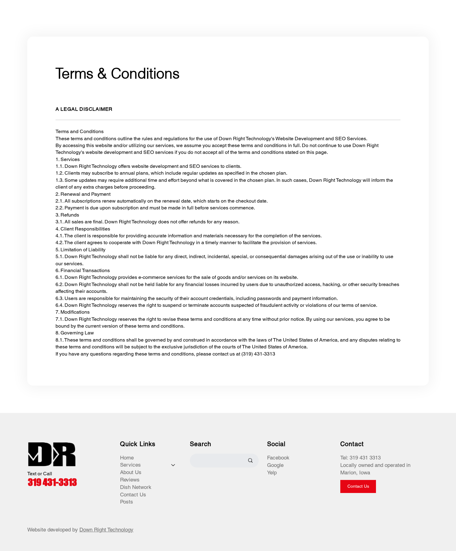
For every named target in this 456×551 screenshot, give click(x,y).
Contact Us (133, 494)
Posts (126, 502)
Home (127, 458)
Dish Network (135, 487)
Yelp (272, 472)
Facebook (278, 458)
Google (275, 465)
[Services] (173, 465)
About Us (130, 472)
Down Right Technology (106, 529)
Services (130, 465)
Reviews (130, 480)
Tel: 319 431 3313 (360, 458)
